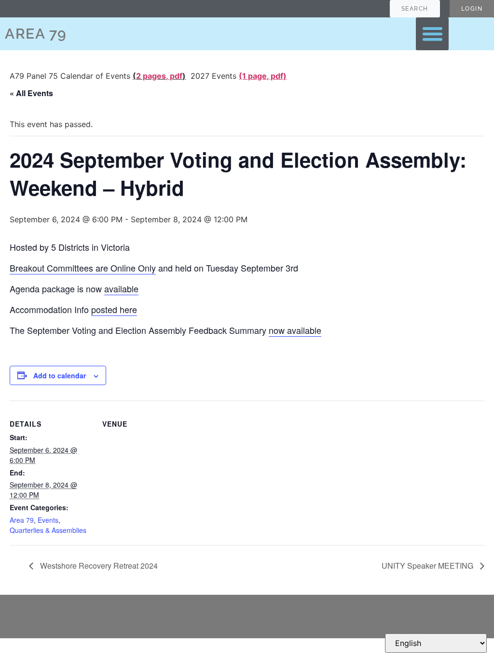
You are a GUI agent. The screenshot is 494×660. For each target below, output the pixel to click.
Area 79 (22, 520)
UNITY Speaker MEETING (428, 565)
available (121, 288)
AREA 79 (36, 33)
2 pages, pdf (159, 76)
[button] (432, 33)
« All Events (31, 93)
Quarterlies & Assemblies (48, 530)
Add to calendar (59, 375)
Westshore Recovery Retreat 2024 (98, 565)
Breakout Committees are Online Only (83, 267)
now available (295, 330)
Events (48, 520)
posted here (114, 309)
